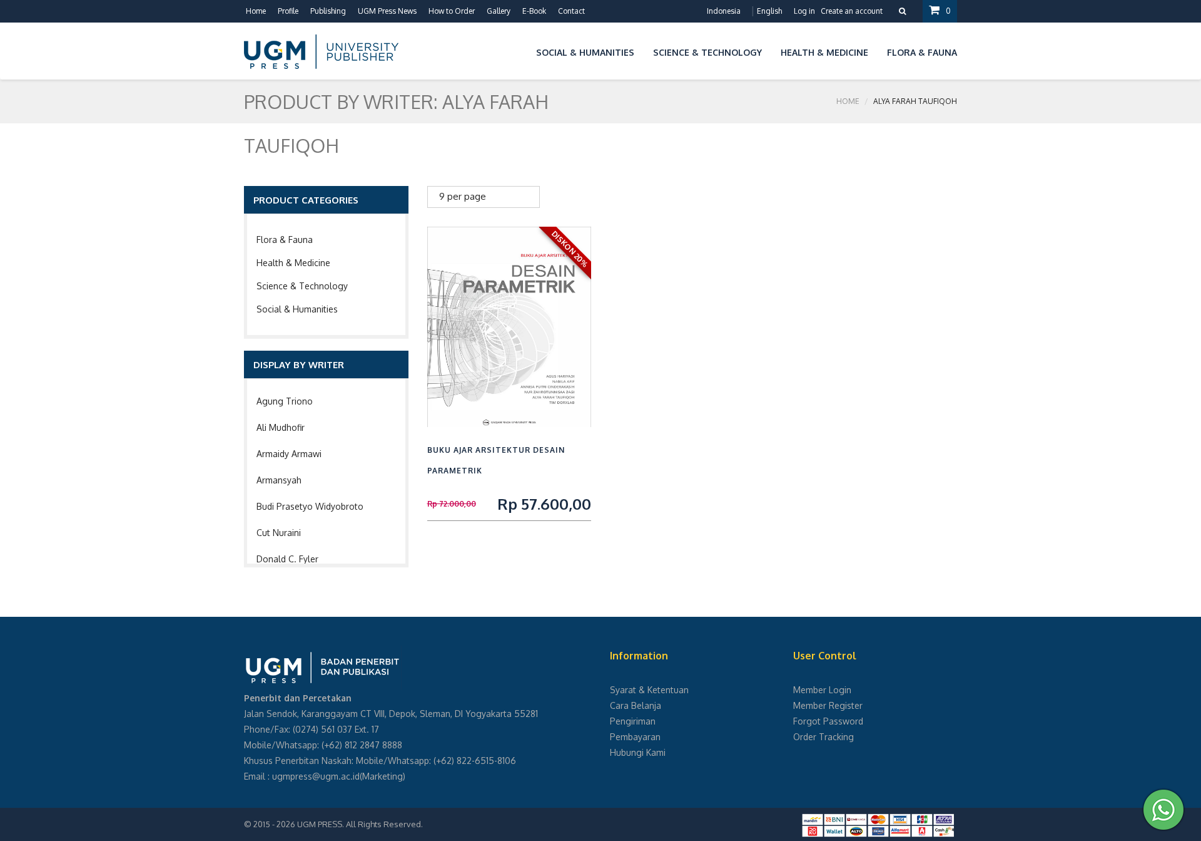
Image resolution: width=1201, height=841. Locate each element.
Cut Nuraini (278, 532)
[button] (517, 50)
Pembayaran (635, 736)
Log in (804, 11)
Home (256, 11)
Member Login (822, 689)
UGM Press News (387, 11)
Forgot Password (828, 721)
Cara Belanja (635, 705)
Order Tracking (823, 736)
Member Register (828, 705)
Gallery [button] (498, 11)
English (769, 11)
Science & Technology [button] (707, 52)
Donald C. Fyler (287, 559)
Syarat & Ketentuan (649, 689)
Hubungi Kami (638, 752)
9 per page (462, 196)
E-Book (534, 11)
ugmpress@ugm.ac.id (316, 776)
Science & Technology (302, 286)
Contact (571, 11)
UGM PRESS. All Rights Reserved (359, 824)
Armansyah (279, 480)
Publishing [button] (328, 11)
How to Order (451, 11)
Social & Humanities (297, 309)
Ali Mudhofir (280, 427)
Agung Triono (284, 401)
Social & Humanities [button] (585, 52)
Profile (288, 11)
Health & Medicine (293, 262)
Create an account (852, 11)
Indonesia (724, 11)
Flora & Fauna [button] (922, 52)
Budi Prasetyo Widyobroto (309, 506)
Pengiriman (633, 721)
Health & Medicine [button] (824, 52)
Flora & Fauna (284, 239)
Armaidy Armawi (289, 453)
